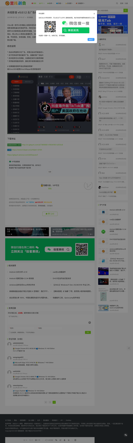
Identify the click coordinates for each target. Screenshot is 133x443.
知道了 (91, 39)
